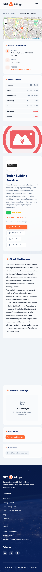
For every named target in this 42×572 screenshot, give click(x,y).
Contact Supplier (18, 227)
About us (6, 499)
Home (5, 13)
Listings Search (8, 503)
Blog (4, 515)
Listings (12, 13)
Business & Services (16, 217)
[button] (6, 20)
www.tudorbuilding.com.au (21, 69)
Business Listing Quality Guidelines (16, 539)
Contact (6, 519)
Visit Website (17, 233)
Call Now (15, 239)
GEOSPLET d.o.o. (17, 567)
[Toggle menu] (36, 4)
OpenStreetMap (36, 38)
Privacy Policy (8, 535)
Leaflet (27, 38)
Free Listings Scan (10, 507)
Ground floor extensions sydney (17, 453)
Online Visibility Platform (12, 511)
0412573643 (15, 62)
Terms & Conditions (10, 531)
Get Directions (18, 245)
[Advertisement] (21, 362)
